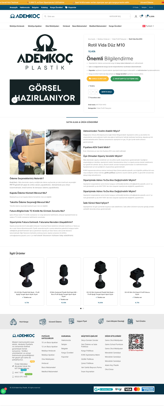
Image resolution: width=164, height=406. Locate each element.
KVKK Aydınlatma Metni (90, 355)
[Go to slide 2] (83, 308)
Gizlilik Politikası (87, 359)
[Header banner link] (82, 2)
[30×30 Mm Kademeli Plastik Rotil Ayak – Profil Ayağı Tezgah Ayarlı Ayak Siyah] (100, 275)
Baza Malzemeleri (49, 367)
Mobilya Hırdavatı (104, 39)
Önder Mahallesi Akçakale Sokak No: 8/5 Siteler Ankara (24, 365)
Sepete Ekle (106, 92)
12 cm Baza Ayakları (50, 346)
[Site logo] (25, 16)
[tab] (82, 121)
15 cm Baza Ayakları (50, 342)
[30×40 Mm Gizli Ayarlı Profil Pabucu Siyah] (137, 275)
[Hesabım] (136, 16)
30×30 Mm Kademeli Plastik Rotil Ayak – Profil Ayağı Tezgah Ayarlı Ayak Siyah (100, 293)
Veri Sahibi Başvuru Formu (91, 367)
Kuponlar (92, 70)
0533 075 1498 (23, 376)
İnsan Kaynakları (87, 371)
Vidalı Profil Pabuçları (119, 39)
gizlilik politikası (109, 173)
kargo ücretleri (121, 74)
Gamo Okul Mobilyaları (114, 340)
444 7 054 (20, 371)
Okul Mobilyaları (48, 359)
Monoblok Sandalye (113, 353)
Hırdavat (45, 363)
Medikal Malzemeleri (50, 371)
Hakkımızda (66, 340)
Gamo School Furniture (114, 344)
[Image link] (136, 342)
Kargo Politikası (87, 351)
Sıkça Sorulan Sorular (89, 340)
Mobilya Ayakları (48, 355)
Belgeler (64, 348)
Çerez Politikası (87, 363)
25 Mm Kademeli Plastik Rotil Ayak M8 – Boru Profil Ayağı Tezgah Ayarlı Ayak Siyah (63, 294)
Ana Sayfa (91, 39)
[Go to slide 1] (80, 308)
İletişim (64, 344)
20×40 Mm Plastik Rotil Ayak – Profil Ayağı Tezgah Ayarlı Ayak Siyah (26, 293)
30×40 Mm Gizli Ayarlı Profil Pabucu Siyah (137, 293)
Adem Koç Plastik (112, 365)
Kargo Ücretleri (67, 353)
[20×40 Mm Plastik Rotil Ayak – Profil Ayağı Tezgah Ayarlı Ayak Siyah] (27, 275)
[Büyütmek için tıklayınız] (15, 100)
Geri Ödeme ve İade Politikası (89, 345)
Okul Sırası (109, 369)
